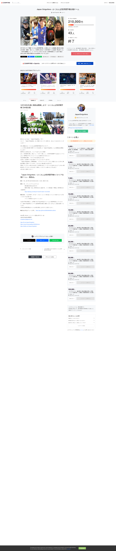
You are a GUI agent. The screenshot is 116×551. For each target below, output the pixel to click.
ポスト (24, 56)
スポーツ (63, 12)
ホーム (24, 100)
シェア (32, 56)
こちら (81, 329)
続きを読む (92, 125)
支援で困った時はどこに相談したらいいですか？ (77, 322)
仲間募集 (50, 100)
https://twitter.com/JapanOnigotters (28, 226)
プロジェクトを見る (49, 257)
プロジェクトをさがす (65, 2)
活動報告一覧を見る (35, 257)
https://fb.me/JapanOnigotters (27, 222)
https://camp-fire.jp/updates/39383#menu (30, 224)
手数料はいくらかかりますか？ (74, 318)
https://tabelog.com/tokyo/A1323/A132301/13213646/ (37, 191)
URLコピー (47, 56)
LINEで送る (39, 56)
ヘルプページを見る (81, 325)
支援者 (42, 100)
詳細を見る (71, 155)
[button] (85, 63)
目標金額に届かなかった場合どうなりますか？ (76, 320)
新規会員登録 (111, 2)
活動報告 (33, 100)
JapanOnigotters (55, 12)
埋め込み (54, 56)
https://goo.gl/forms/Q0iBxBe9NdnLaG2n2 (46, 210)
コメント (59, 100)
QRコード (61, 56)
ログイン (106, 2)
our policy (68, 548)
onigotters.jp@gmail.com (26, 219)
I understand (82, 548)
